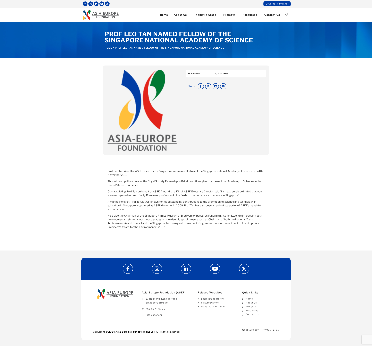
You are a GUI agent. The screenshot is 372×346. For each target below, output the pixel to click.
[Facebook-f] (85, 3)
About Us (180, 14)
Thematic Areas (205, 14)
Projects (229, 14)
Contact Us (272, 14)
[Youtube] (101, 3)
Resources (250, 14)
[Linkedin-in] (96, 3)
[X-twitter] (107, 3)
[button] (286, 14)
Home (164, 14)
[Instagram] (90, 3)
